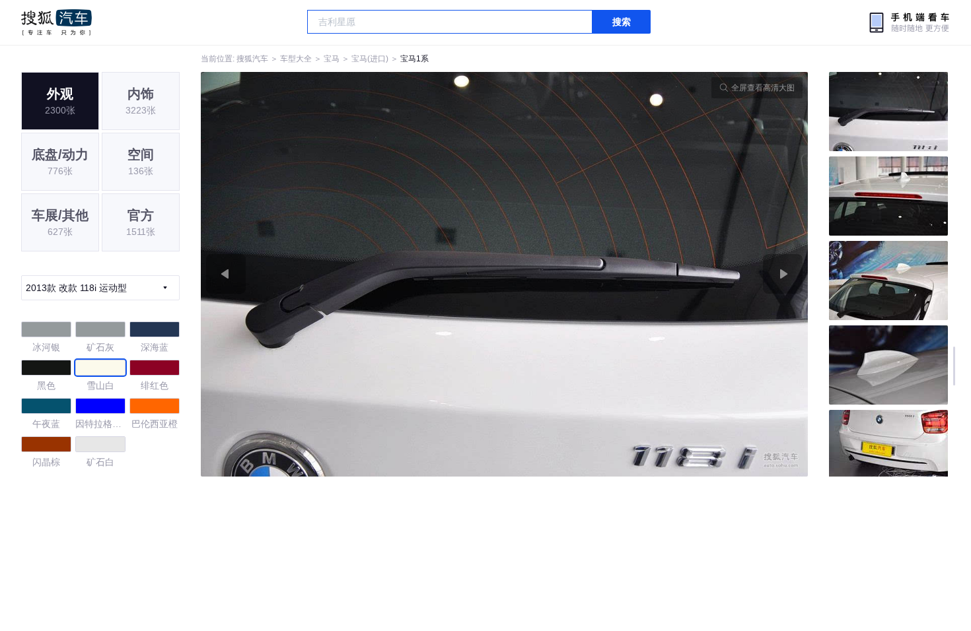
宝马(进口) (369, 58)
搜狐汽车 (56, 22)
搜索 (621, 22)
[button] (353, 274)
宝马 (332, 58)
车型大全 (296, 58)
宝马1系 (414, 58)
